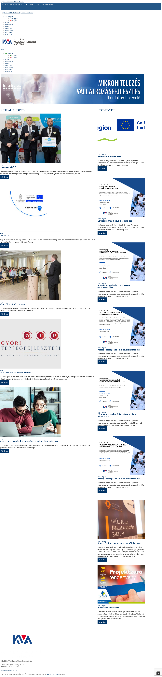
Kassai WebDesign (53, 674)
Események (102, 154)
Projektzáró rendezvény (108, 607)
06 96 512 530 (34, 4)
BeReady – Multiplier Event (110, 156)
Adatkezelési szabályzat (9, 670)
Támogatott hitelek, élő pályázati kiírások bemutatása (117, 415)
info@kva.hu (49, 4)
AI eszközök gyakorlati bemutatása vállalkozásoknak (114, 286)
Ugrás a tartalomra (7, 2)
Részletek (102, 168)
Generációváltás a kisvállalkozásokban (115, 220)
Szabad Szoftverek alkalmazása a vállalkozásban (120, 543)
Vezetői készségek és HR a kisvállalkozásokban (119, 349)
